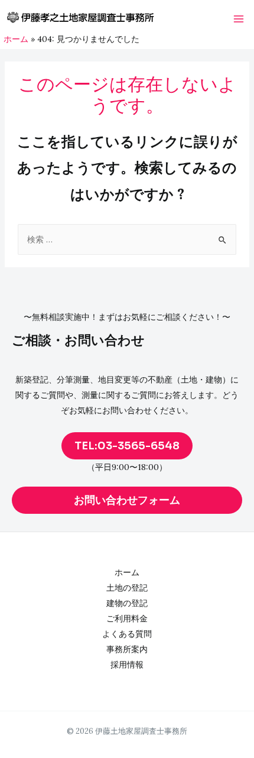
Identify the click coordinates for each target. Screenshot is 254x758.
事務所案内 (127, 649)
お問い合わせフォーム (127, 500)
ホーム (127, 572)
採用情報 (127, 664)
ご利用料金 (127, 618)
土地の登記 (127, 587)
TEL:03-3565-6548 (127, 445)
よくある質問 (127, 634)
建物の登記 (127, 603)
